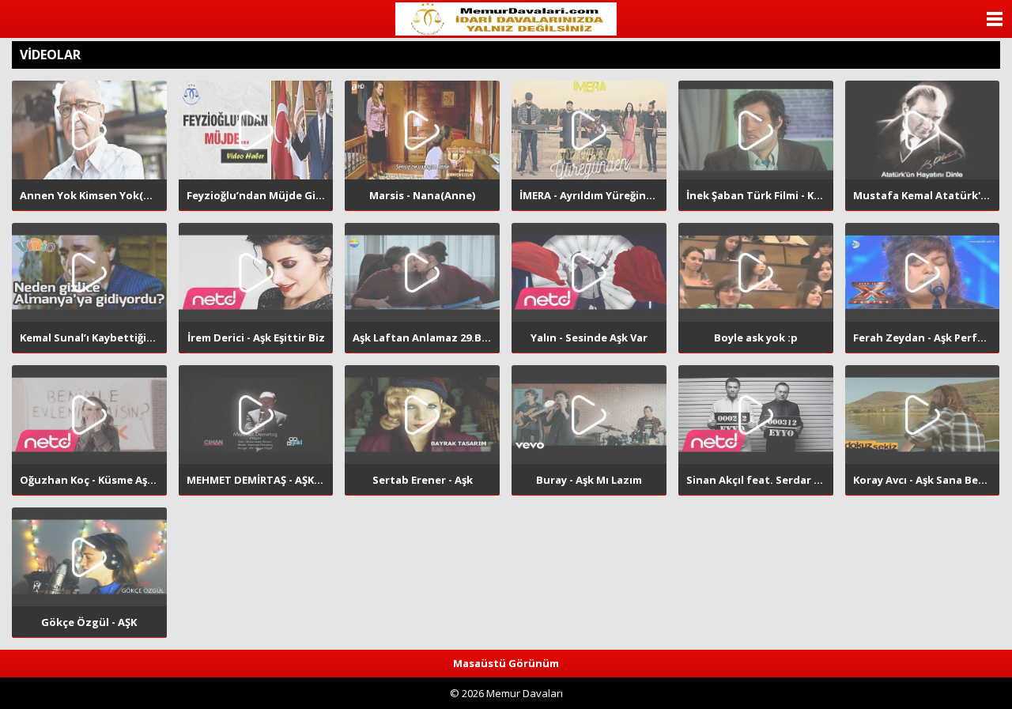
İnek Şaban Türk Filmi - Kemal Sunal (759, 195)
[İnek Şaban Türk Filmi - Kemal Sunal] (755, 130)
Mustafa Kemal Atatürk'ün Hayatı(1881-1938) (926, 195)
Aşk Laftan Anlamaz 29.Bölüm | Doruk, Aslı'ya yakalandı (426, 337)
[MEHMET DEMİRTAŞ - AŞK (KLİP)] (256, 414)
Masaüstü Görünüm (506, 663)
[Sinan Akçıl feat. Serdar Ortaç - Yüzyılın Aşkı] (755, 414)
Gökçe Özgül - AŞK (89, 622)
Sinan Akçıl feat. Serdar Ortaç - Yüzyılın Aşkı (759, 480)
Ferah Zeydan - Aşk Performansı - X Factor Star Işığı (926, 337)
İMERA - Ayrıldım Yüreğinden (592, 195)
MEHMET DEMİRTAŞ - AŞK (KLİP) (260, 480)
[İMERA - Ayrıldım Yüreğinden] (589, 130)
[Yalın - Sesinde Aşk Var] (589, 272)
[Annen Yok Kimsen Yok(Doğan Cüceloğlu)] (89, 130)
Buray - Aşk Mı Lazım (589, 480)
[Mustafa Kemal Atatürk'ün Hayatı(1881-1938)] (922, 130)
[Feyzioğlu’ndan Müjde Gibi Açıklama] (256, 130)
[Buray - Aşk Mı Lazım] (589, 414)
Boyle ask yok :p (756, 337)
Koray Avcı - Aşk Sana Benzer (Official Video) (926, 480)
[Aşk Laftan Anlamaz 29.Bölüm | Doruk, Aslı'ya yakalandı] (422, 272)
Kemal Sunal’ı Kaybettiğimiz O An (93, 337)
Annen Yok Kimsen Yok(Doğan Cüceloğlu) (93, 195)
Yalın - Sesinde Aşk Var (589, 337)
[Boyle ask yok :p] (755, 272)
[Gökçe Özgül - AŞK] (89, 556)
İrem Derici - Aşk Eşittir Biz (256, 337)
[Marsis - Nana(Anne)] (422, 130)
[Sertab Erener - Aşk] (422, 414)
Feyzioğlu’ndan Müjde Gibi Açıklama (260, 195)
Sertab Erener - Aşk (422, 480)
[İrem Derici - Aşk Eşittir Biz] (256, 272)
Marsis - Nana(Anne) (422, 195)
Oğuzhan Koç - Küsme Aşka (90, 480)
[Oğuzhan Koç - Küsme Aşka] (89, 414)
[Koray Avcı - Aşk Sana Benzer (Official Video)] (922, 414)
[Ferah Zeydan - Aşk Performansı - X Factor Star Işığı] (922, 272)
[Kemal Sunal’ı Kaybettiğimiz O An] (89, 272)
